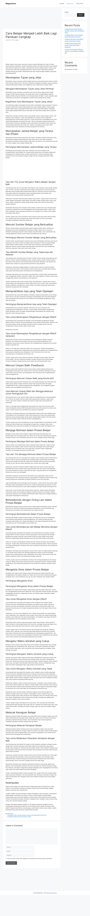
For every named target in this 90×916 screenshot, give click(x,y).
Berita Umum (70, 3)
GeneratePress (53, 893)
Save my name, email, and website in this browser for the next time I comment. (29, 858)
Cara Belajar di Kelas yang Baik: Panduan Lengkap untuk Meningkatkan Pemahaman (27, 815)
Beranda (62, 3)
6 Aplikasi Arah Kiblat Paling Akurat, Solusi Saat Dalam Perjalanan (73, 45)
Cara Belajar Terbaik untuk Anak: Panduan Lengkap (19, 816)
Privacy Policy (79, 3)
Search (67, 12)
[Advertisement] (31, 18)
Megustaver (11, 3)
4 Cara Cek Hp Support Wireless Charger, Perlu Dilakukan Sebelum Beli (74, 51)
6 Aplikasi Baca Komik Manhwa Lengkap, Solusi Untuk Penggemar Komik (74, 30)
